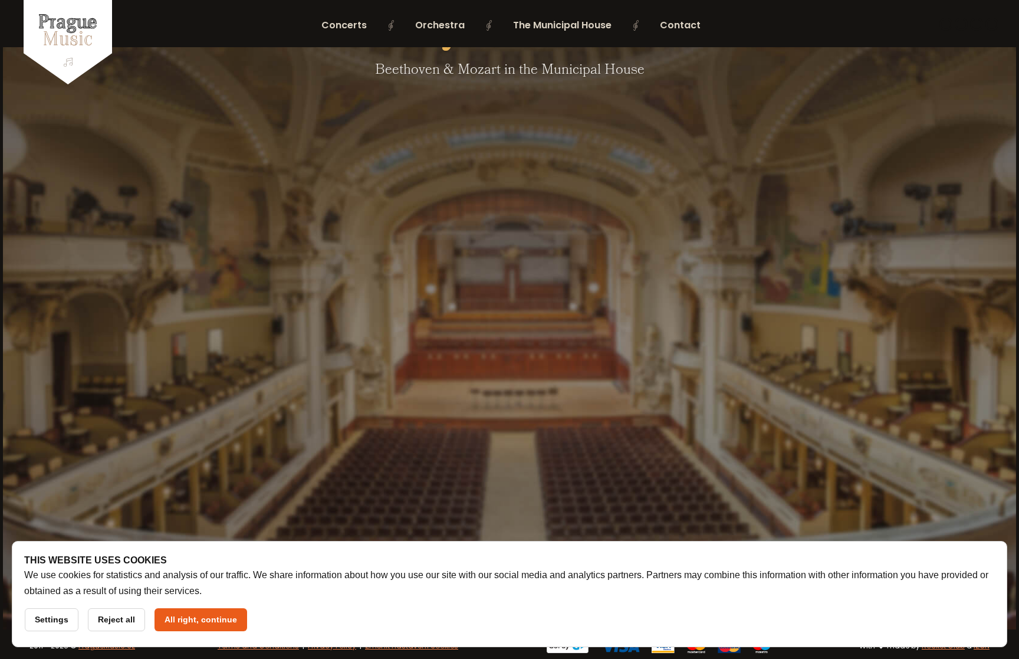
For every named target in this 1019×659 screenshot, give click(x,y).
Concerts (344, 25)
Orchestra (440, 25)
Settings (51, 619)
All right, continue (201, 619)
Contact (680, 25)
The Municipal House (562, 25)
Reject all (116, 619)
